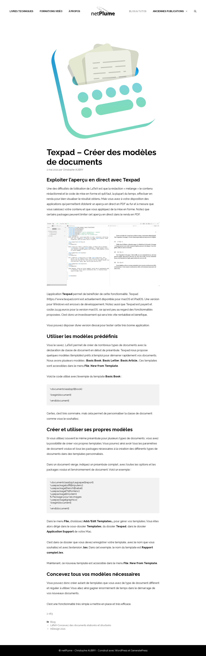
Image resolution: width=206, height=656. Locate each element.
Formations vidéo (51, 11)
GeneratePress (139, 650)
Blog (53, 621)
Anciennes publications (168, 11)
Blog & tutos (137, 11)
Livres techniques (21, 11)
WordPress (121, 650)
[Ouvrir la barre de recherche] (195, 11)
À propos (74, 11)
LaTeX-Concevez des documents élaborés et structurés (80, 625)
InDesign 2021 (58, 628)
